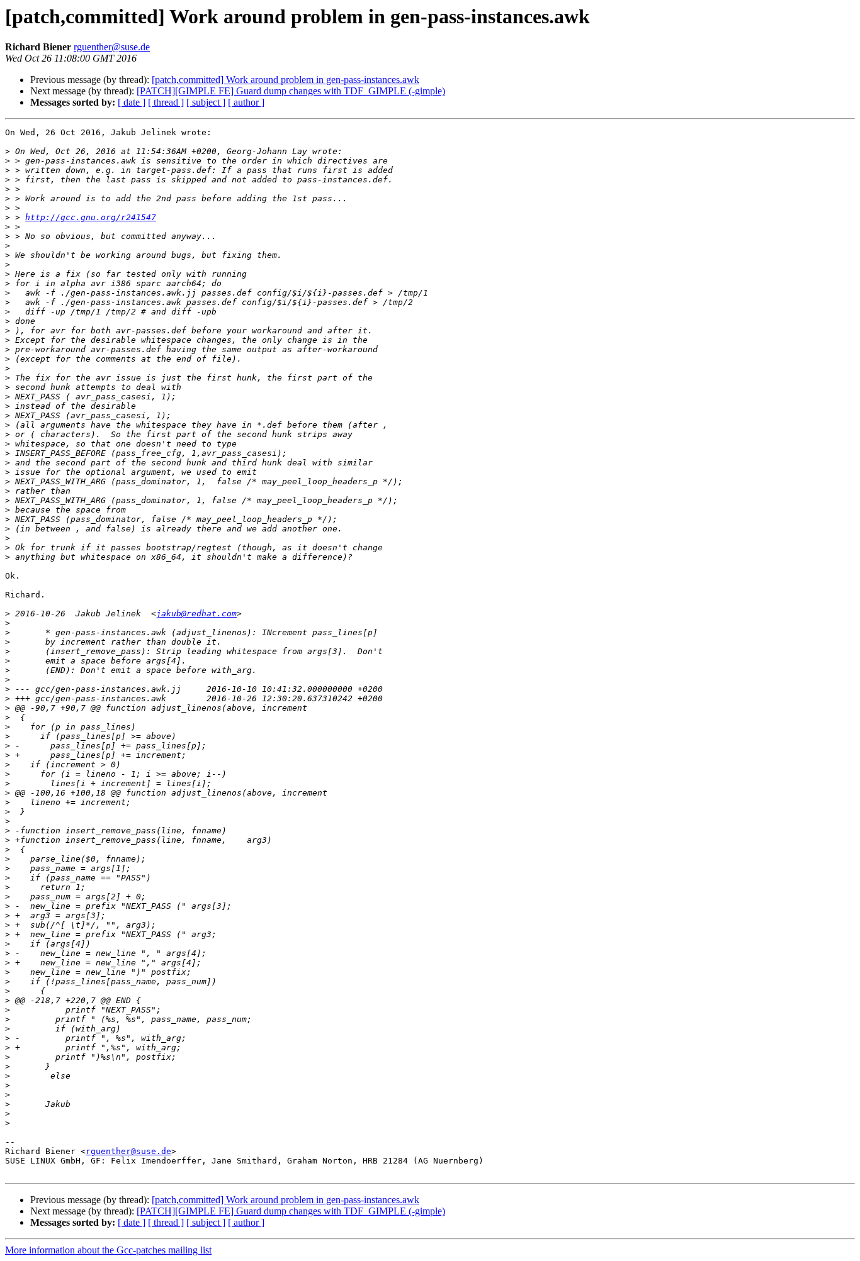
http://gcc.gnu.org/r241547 (90, 217)
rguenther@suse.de (112, 47)
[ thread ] (166, 102)
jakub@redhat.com (196, 613)
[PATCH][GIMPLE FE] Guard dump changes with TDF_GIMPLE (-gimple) (291, 91)
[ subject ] (205, 102)
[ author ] (246, 102)
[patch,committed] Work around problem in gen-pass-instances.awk (285, 79)
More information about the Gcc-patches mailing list (108, 1250)
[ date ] (131, 102)
